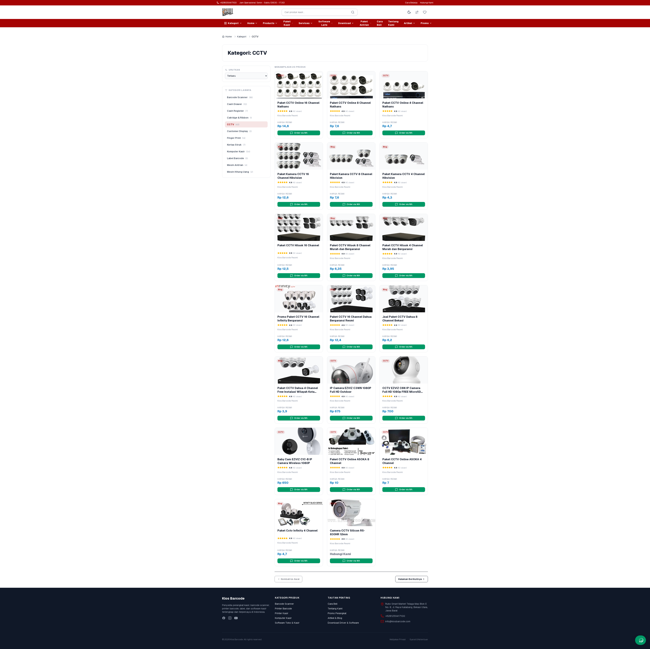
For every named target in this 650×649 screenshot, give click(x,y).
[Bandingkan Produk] (312, 76)
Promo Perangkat (337, 613)
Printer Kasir (281, 613)
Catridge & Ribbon (239, 117)
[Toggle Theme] (409, 12)
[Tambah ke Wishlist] (319, 76)
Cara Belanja (411, 2)
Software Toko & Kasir (287, 622)
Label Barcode (237, 158)
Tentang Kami (393, 23)
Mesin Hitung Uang (240, 171)
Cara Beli (380, 23)
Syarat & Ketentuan (419, 639)
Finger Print (236, 137)
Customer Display (239, 131)
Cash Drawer (237, 104)
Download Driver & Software (343, 622)
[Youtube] (236, 618)
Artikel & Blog (335, 618)
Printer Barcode (283, 608)
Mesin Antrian (237, 165)
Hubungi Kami (426, 2)
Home (228, 36)
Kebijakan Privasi (398, 639)
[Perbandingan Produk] (417, 12)
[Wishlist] (424, 12)
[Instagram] (230, 618)
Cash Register (237, 110)
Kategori (241, 36)
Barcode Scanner (240, 97)
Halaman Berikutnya (410, 579)
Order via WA (300, 133)
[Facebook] (223, 618)
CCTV (233, 124)
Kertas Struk (236, 144)
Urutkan (234, 70)
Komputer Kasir (238, 151)
